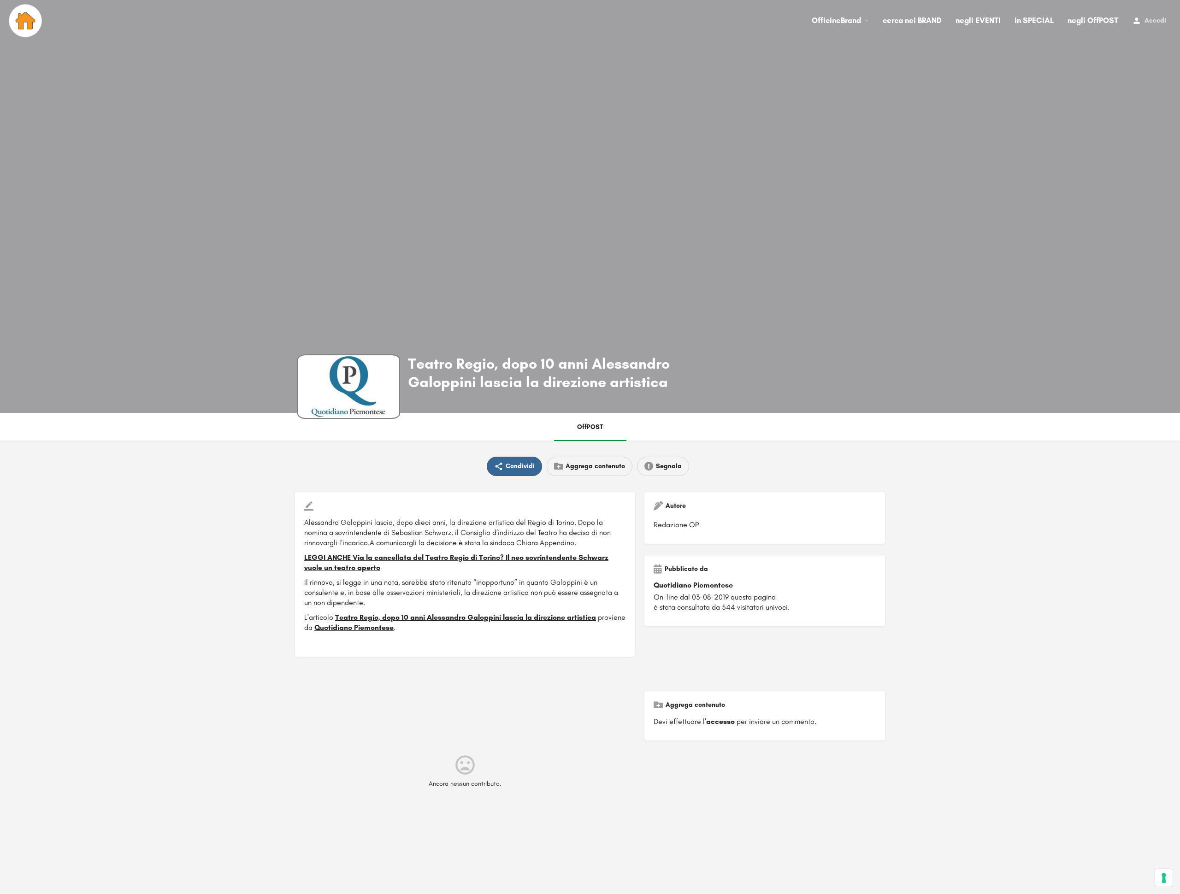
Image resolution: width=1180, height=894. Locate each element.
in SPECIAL (1034, 20)
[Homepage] (26, 20)
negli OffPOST (1093, 20)
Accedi (1155, 20)
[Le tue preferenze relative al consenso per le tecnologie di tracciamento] (1164, 878)
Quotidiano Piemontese (354, 627)
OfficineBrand (836, 20)
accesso (720, 721)
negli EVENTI (978, 20)
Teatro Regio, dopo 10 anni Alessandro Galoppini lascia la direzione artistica (465, 617)
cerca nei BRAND (912, 20)
